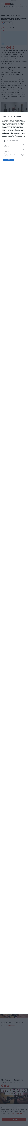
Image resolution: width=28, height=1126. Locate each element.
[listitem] (14, 141)
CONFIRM (8, 159)
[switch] (22, 144)
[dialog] (14, 563)
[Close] (25, 115)
